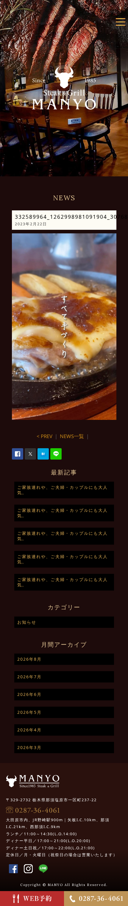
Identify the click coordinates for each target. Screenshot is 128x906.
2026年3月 (29, 747)
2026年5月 (29, 712)
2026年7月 (29, 677)
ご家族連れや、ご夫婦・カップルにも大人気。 (62, 489)
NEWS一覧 (72, 436)
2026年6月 (29, 694)
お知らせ (26, 622)
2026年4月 (29, 730)
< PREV (44, 436)
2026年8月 (29, 659)
